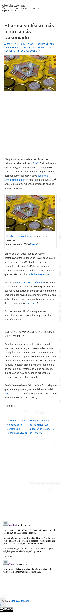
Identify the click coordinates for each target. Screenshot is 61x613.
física (37, 51)
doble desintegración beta (30, 282)
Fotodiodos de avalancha (19, 236)
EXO (35, 163)
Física (43, 48)
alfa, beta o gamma (39, 274)
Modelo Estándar (13, 393)
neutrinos (32, 303)
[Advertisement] (30, 125)
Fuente (33, 244)
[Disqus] (30, 480)
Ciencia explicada (14, 5)
